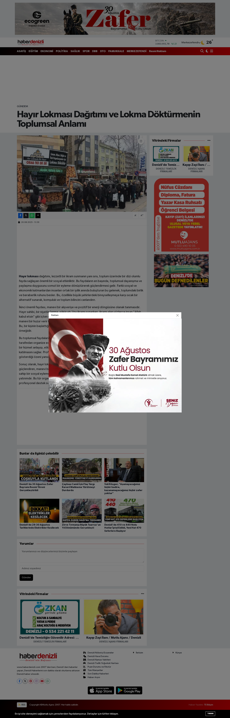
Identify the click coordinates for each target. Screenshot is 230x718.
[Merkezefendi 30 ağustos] (115, 365)
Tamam (210, 713)
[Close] (177, 315)
